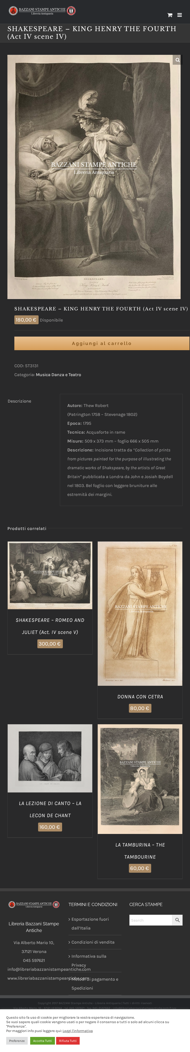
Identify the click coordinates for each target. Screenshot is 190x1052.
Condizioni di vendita (93, 942)
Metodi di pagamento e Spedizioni (94, 983)
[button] (178, 60)
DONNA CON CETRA (140, 696)
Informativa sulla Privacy (88, 960)
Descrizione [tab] (19, 401)
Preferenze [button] (17, 1041)
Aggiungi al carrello (102, 343)
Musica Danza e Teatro (58, 374)
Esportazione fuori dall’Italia (90, 923)
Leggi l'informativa (78, 1031)
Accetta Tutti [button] (42, 1041)
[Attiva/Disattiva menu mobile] (180, 15)
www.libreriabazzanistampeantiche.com (48, 978)
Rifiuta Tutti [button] (68, 1041)
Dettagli (75, 576)
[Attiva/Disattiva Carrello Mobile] (169, 15)
